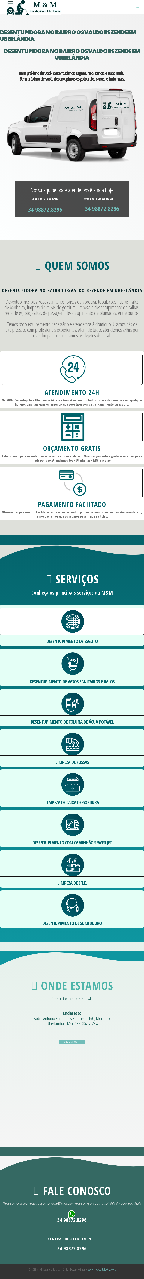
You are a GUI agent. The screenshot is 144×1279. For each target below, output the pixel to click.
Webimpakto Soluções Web (102, 1269)
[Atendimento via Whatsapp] (72, 1214)
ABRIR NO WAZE (72, 1042)
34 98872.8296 (45, 209)
